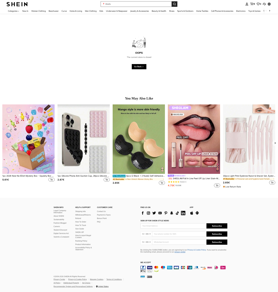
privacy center (179, 252)
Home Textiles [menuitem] (202, 11)
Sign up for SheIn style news (154, 221)
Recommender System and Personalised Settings (73, 286)
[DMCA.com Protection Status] (149, 277)
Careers (57, 226)
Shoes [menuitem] (171, 11)
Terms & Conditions (114, 279)
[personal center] (247, 4)
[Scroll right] (270, 11)
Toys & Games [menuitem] (254, 11)
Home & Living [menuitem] (76, 11)
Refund (78, 218)
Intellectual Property (71, 283)
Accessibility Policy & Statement (83, 249)
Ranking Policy (81, 241)
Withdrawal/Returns (83, 215)
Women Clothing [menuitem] (38, 11)
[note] (232, 186)
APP (191, 207)
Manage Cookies (96, 279)
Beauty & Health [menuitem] (159, 11)
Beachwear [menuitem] (54, 11)
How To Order (80, 222)
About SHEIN (59, 216)
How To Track (80, 225)
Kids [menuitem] (101, 11)
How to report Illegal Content (83, 236)
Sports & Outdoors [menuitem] (185, 11)
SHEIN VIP (79, 232)
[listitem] (28, 146)
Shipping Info (80, 211)
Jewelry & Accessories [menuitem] (139, 11)
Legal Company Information (60, 212)
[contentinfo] (183, 269)
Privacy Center (59, 279)
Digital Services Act (61, 233)
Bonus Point (102, 218)
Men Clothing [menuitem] (91, 11)
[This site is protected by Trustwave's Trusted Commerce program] (142, 277)
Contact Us (101, 211)
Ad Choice (86, 283)
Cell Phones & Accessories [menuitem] (222, 11)
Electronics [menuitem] (240, 11)
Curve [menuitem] (64, 11)
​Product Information (83, 244)
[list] (163, 213)
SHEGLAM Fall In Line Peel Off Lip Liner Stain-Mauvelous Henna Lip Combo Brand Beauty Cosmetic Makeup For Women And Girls (194, 178)
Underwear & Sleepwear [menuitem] (116, 11)
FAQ (98, 222)
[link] (252, 4)
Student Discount (60, 230)
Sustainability (59, 220)
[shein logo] (17, 4)
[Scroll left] (266, 11)
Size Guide (79, 229)
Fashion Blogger (60, 223)
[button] (264, 4)
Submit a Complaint (61, 237)
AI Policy (57, 283)
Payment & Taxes (104, 215)
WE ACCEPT (145, 263)
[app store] (192, 214)
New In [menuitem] (25, 11)
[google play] (197, 214)
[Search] (174, 4)
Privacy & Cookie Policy (196, 250)
